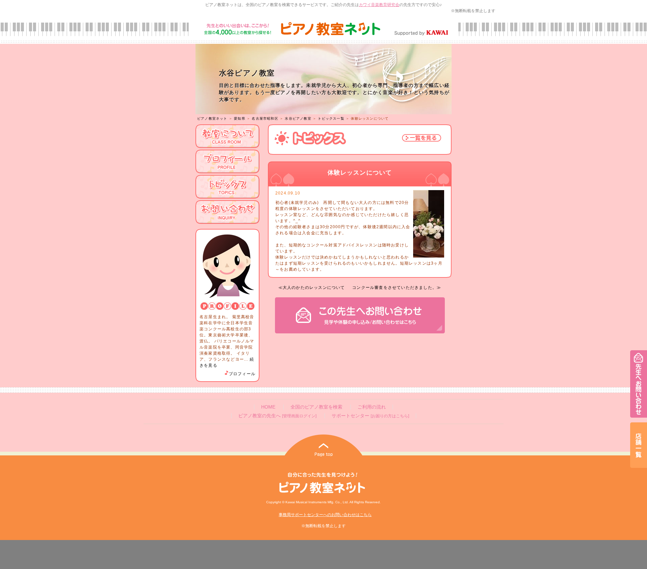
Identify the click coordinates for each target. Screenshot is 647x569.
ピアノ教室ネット (212, 118)
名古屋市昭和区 (265, 118)
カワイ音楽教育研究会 (379, 4)
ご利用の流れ (372, 407)
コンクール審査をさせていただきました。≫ (396, 287)
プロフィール (242, 373)
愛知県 (239, 118)
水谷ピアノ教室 (298, 118)
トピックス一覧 (331, 118)
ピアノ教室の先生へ (277, 415)
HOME (268, 407)
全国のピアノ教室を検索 (316, 407)
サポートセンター (370, 415)
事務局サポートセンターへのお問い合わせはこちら (325, 515)
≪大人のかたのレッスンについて (311, 287)
